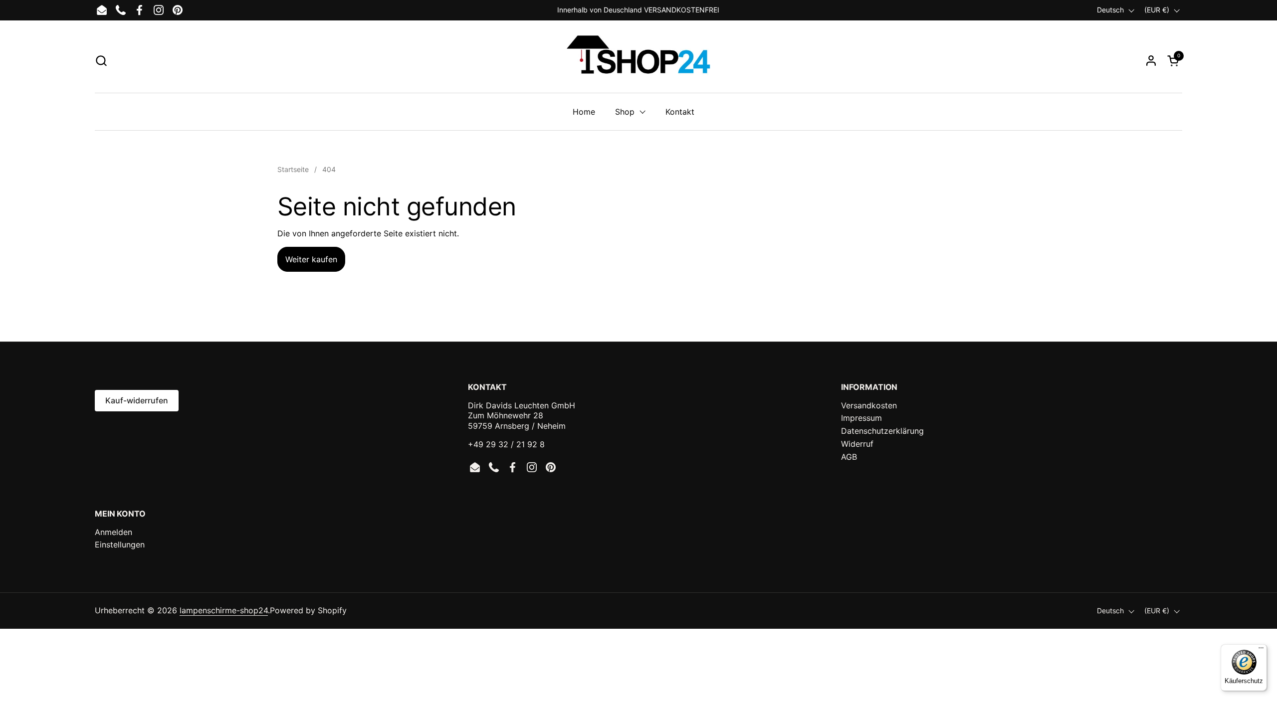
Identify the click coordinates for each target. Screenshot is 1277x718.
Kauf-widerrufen (136, 400)
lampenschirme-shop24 (224, 610)
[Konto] (1151, 60)
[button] (101, 60)
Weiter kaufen (311, 259)
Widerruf (857, 444)
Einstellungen (120, 544)
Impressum (861, 418)
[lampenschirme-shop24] (638, 60)
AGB (849, 457)
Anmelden (113, 532)
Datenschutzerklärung (882, 431)
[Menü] (1261, 650)
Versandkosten (869, 405)
